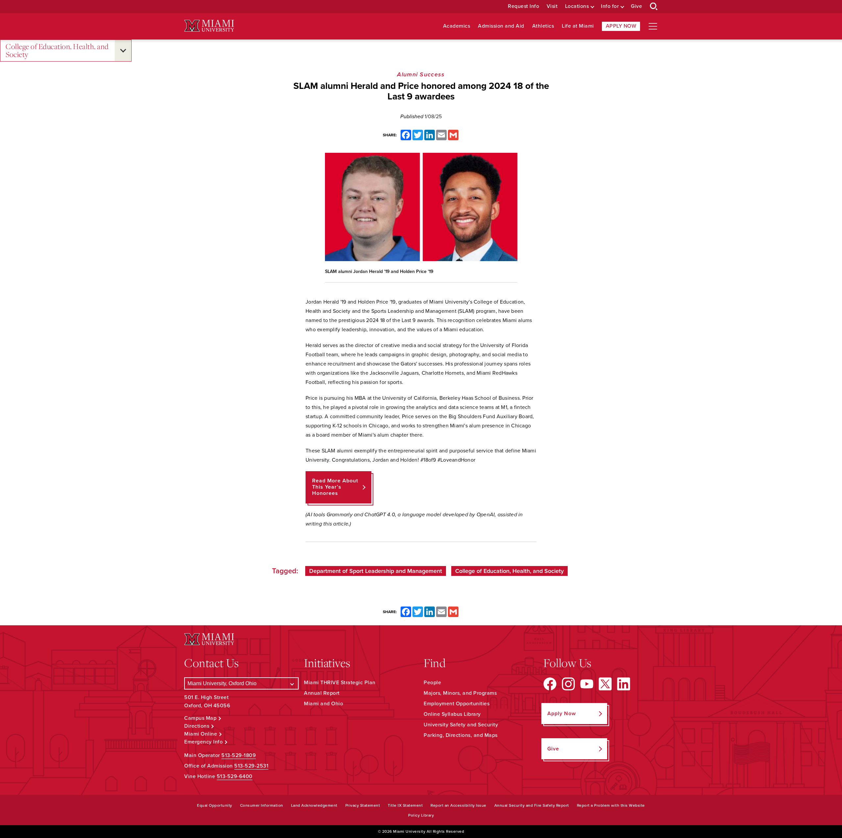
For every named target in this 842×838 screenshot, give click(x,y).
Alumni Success (421, 74)
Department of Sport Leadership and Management (375, 571)
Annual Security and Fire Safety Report (531, 805)
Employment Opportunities (456, 703)
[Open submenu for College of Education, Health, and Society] (123, 50)
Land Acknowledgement (314, 805)
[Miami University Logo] (209, 26)
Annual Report (322, 693)
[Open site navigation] (653, 26)
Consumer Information (261, 805)
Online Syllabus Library (452, 714)
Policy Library (421, 815)
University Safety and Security (461, 724)
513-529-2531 (251, 766)
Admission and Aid (501, 26)
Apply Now (621, 26)
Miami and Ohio (323, 703)
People (432, 682)
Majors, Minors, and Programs (460, 693)
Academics (456, 26)
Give (636, 6)
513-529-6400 (235, 776)
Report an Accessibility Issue (458, 805)
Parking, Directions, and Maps (461, 735)
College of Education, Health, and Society (57, 50)
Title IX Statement (405, 805)
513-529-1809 (238, 755)
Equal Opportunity (214, 805)
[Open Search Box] (654, 7)
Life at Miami (578, 26)
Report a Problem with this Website (611, 805)
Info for (610, 6)
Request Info (523, 6)
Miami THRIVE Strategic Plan (340, 682)
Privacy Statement (362, 805)
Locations (577, 6)
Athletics (543, 26)
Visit (552, 6)
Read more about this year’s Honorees (335, 487)
